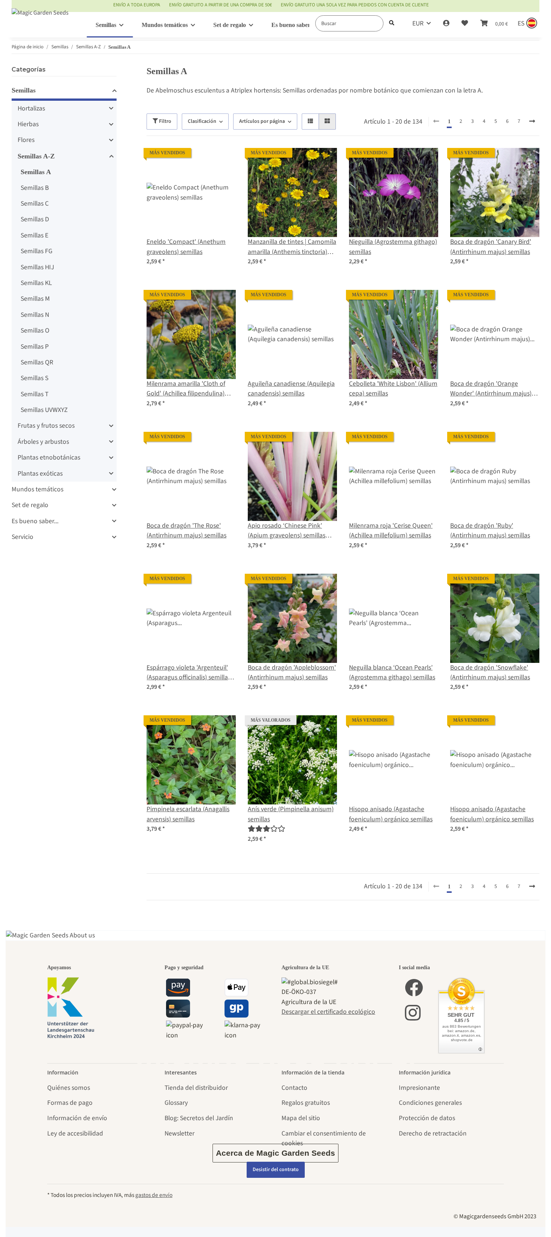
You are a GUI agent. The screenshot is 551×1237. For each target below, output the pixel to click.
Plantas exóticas (40, 473)
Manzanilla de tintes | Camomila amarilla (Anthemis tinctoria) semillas (292, 247)
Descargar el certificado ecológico (328, 1011)
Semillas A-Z (36, 156)
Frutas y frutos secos (46, 425)
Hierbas (28, 124)
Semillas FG (36, 251)
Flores (26, 140)
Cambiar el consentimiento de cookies (323, 1138)
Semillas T (34, 394)
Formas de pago (70, 1102)
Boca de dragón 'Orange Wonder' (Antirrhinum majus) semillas (491, 389)
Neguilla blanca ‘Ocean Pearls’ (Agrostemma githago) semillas (392, 672)
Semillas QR (37, 362)
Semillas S (34, 378)
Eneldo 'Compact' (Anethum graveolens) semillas (186, 246)
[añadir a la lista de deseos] (223, 160)
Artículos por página (262, 121)
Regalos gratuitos (305, 1102)
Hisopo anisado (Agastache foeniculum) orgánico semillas (391, 814)
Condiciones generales (430, 1102)
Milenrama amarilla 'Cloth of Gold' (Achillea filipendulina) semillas (186, 389)
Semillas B (35, 187)
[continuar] (532, 122)
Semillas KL (36, 283)
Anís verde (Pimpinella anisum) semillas (291, 814)
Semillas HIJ (37, 267)
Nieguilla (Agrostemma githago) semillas (393, 246)
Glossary (176, 1102)
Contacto (294, 1087)
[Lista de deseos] (464, 23)
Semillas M (35, 298)
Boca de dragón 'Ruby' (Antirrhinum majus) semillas (490, 530)
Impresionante (419, 1087)
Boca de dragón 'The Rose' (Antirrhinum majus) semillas (186, 530)
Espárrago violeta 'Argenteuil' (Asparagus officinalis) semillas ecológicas (189, 673)
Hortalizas (31, 108)
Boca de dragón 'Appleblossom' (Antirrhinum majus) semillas (292, 672)
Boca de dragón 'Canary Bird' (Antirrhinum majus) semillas (490, 246)
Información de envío (77, 1118)
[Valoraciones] (266, 829)
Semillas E (34, 235)
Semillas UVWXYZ (44, 410)
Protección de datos (427, 1118)
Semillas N (35, 314)
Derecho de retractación (433, 1133)
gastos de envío (153, 1195)
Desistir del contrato (276, 1169)
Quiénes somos (68, 1087)
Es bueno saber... (35, 521)
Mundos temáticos (37, 489)
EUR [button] (418, 23)
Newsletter (180, 1133)
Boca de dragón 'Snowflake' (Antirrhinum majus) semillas (490, 672)
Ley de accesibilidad (75, 1133)
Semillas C (35, 203)
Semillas (24, 90)
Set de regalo (30, 505)
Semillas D (35, 219)
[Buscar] (391, 23)
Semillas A (36, 172)
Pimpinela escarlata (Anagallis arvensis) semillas (188, 814)
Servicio (22, 537)
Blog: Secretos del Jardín (199, 1118)
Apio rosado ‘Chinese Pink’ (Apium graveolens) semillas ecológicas (286, 531)
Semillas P (35, 346)
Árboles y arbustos (43, 441)
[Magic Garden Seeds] (40, 20)
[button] (446, 23)
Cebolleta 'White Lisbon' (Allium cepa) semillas (393, 388)
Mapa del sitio (300, 1118)
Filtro (164, 121)
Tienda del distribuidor (196, 1087)
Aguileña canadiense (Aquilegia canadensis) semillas (291, 388)
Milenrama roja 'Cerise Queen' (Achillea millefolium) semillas (391, 530)
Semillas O (35, 330)
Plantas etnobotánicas (49, 457)
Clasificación (202, 121)
